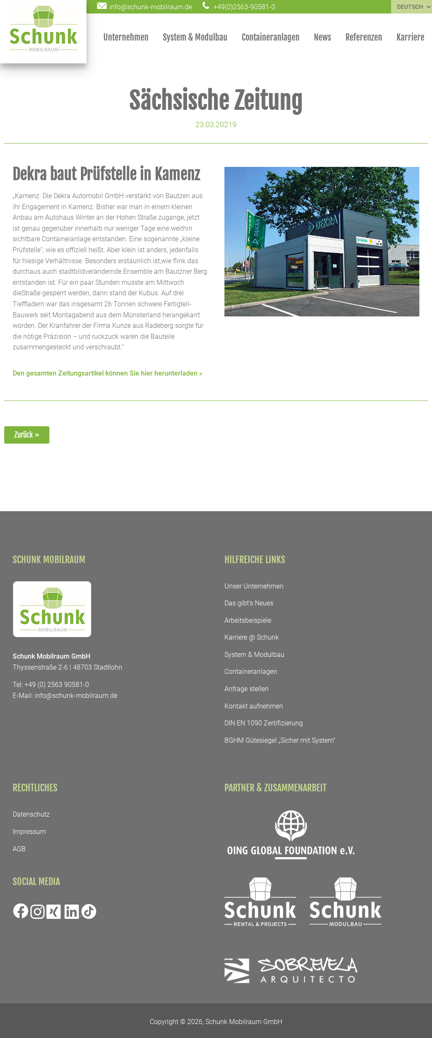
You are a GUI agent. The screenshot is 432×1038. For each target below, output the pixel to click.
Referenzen (364, 37)
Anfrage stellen (246, 689)
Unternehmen (125, 37)
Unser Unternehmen (254, 586)
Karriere (410, 37)
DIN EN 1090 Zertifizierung (263, 723)
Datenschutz (31, 814)
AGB (19, 849)
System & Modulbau (195, 37)
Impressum (29, 832)
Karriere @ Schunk (251, 637)
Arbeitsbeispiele (247, 620)
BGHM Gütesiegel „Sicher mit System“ (279, 740)
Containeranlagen (271, 37)
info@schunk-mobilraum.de (76, 696)
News (322, 37)
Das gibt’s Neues (248, 603)
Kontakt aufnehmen (253, 706)
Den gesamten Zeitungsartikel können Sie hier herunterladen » (107, 373)
